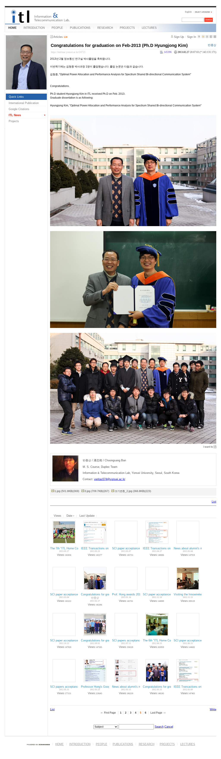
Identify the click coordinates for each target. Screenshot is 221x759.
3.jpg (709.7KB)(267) (97, 491)
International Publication (24, 103)
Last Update (87, 515)
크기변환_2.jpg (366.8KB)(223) (133, 491)
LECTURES (149, 27)
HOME (12, 27)
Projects (14, 121)
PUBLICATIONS (80, 27)
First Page (110, 712)
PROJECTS (127, 27)
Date (69, 515)
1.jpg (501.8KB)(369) (67, 491)
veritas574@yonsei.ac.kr (109, 479)
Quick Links (16, 96)
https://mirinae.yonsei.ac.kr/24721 (68, 52)
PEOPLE (57, 27)
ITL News (15, 115)
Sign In (191, 36)
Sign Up (179, 36)
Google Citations (19, 109)
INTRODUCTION (34, 27)
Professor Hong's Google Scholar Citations (107, 686)
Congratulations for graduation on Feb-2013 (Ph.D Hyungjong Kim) (119, 45)
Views (57, 515)
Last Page (156, 712)
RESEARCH (105, 27)
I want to (208, 446)
